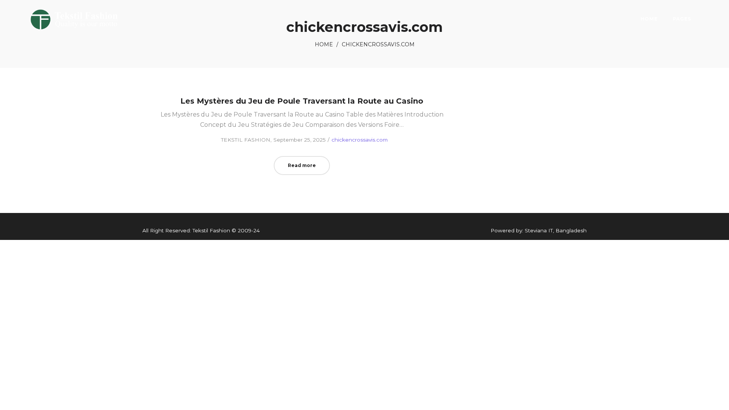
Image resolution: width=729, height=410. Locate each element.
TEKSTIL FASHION (242, 140)
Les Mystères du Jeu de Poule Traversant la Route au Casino (301, 101)
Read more (302, 165)
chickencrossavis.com (359, 140)
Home (324, 44)
